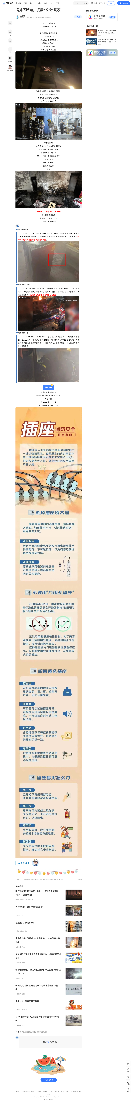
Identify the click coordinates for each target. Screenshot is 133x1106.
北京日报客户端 (20, 899)
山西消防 (18, 1009)
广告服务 (51, 1091)
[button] (112, 17)
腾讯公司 (46, 1100)
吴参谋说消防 (19, 931)
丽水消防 (18, 947)
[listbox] (48, 955)
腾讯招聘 (57, 1091)
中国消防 (18, 978)
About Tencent (26, 1091)
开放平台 (45, 1091)
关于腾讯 (18, 1091)
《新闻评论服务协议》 (42, 1032)
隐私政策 (39, 1091)
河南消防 (18, 915)
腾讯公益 (63, 1091)
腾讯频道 (75, 1091)
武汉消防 (18, 962)
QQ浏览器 (69, 1091)
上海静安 (18, 1025)
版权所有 (51, 1100)
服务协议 (33, 1091)
